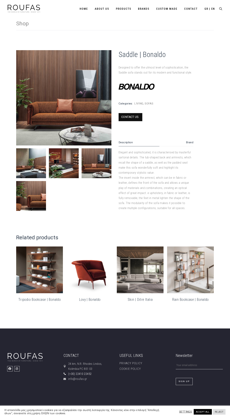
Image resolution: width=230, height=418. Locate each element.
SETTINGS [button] (185, 412)
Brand (189, 142)
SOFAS (149, 104)
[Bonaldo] (137, 86)
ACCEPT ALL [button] (203, 412)
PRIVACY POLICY (130, 363)
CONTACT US (130, 117)
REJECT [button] (219, 412)
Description (126, 142)
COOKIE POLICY (130, 369)
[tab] (139, 142)
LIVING (138, 104)
